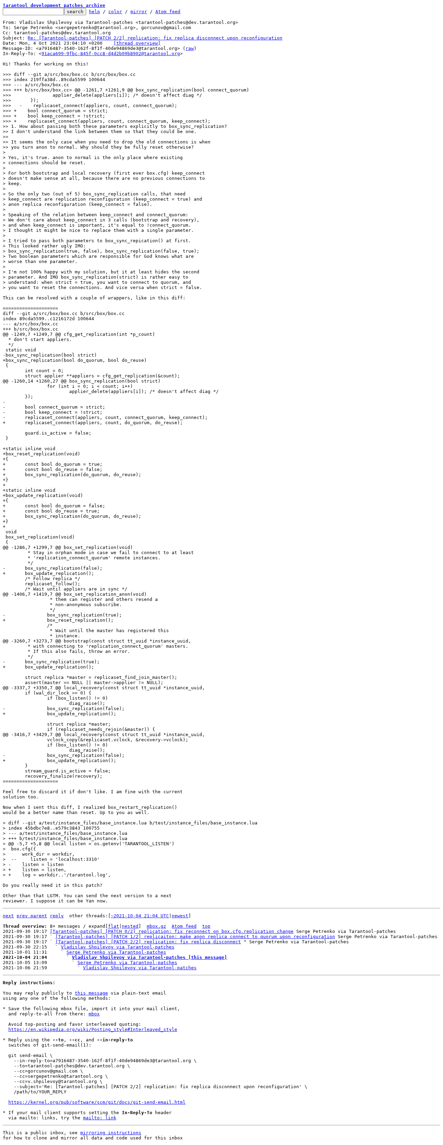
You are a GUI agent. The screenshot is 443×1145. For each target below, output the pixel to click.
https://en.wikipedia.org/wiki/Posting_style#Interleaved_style (92, 1029)
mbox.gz (156, 926)
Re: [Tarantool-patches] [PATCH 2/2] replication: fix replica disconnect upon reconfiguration (155, 38)
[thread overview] (137, 43)
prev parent (32, 915)
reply (57, 915)
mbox (94, 1013)
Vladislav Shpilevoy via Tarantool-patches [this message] (149, 957)
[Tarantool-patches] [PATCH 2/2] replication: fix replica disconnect (148, 941)
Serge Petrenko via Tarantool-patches (116, 952)
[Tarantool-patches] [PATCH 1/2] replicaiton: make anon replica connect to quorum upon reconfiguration (195, 936)
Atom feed (167, 11)
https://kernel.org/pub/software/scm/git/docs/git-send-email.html (97, 1102)
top (206, 926)
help (94, 11)
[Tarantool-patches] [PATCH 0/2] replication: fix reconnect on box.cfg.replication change (171, 931)
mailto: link (99, 1117)
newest (180, 915)
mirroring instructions (110, 1132)
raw (190, 48)
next (8, 915)
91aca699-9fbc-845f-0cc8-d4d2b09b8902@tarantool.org (111, 53)
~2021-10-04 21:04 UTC (140, 915)
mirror (138, 11)
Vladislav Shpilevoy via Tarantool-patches (117, 947)
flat (113, 926)
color (115, 11)
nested (130, 926)
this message (91, 993)
